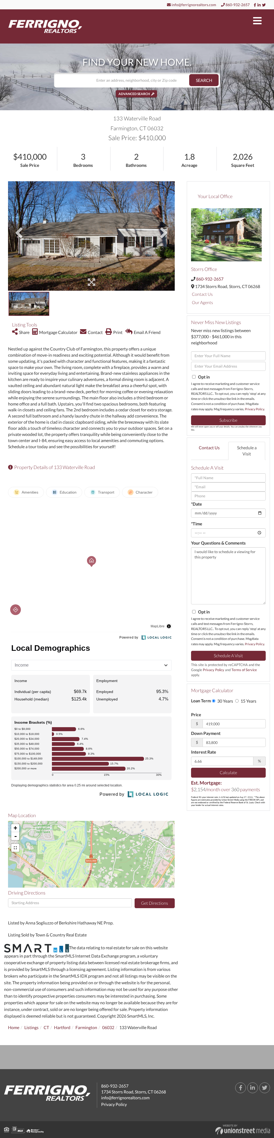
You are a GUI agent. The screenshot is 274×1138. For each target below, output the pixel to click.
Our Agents (202, 302)
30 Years (224, 700)
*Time (196, 523)
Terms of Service (244, 670)
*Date (196, 503)
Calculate (228, 772)
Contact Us (202, 294)
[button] (204, 80)
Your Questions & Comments (218, 542)
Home (13, 1027)
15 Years (248, 700)
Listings (31, 1027)
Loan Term (201, 700)
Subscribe (228, 420)
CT (46, 1027)
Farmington (86, 1027)
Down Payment (205, 733)
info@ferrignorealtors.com (193, 4)
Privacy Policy (254, 409)
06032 (108, 1027)
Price (196, 714)
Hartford (62, 1027)
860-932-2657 (237, 4)
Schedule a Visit (247, 450)
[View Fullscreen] (15, 848)
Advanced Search (134, 94)
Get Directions (154, 902)
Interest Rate (203, 751)
